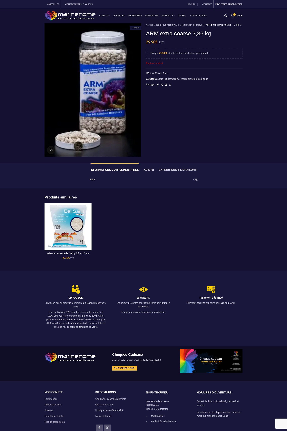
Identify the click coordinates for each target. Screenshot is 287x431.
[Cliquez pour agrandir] (51, 150)
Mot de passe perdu (55, 422)
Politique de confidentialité (109, 410)
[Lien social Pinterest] (166, 85)
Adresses (49, 410)
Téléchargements (53, 405)
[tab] (115, 168)
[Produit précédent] (234, 25)
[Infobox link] (76, 307)
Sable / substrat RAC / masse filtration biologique (179, 25)
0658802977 (158, 416)
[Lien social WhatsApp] (170, 85)
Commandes (51, 399)
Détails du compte (54, 416)
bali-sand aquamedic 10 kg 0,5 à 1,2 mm (68, 253)
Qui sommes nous (104, 405)
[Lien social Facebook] (158, 85)
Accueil (149, 25)
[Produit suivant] (240, 25)
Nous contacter (103, 416)
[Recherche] (226, 15)
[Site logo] (70, 16)
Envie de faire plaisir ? (125, 368)
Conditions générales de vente (110, 399)
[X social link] (162, 85)
